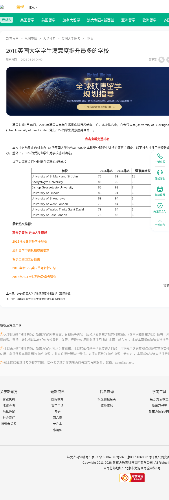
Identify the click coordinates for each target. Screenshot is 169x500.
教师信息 (107, 405)
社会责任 (9, 417)
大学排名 (49, 38)
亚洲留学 (128, 20)
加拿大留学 (71, 20)
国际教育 (57, 399)
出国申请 (31, 38)
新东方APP (159, 405)
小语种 (57, 430)
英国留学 (48, 20)
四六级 (57, 417)
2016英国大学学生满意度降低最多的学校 (41, 299)
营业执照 (9, 399)
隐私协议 (9, 411)
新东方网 (12, 38)
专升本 (57, 424)
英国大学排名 (71, 38)
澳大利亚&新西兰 (100, 20)
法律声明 (9, 405)
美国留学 (27, 20)
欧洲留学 (149, 20)
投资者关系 (9, 424)
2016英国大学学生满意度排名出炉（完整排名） (45, 293)
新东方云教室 (159, 399)
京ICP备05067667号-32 (108, 457)
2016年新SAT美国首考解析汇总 (34, 268)
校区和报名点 (106, 399)
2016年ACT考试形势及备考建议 (34, 277)
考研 (57, 411)
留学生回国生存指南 (26, 259)
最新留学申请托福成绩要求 (30, 250)
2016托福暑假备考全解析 (29, 241)
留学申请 (57, 405)
